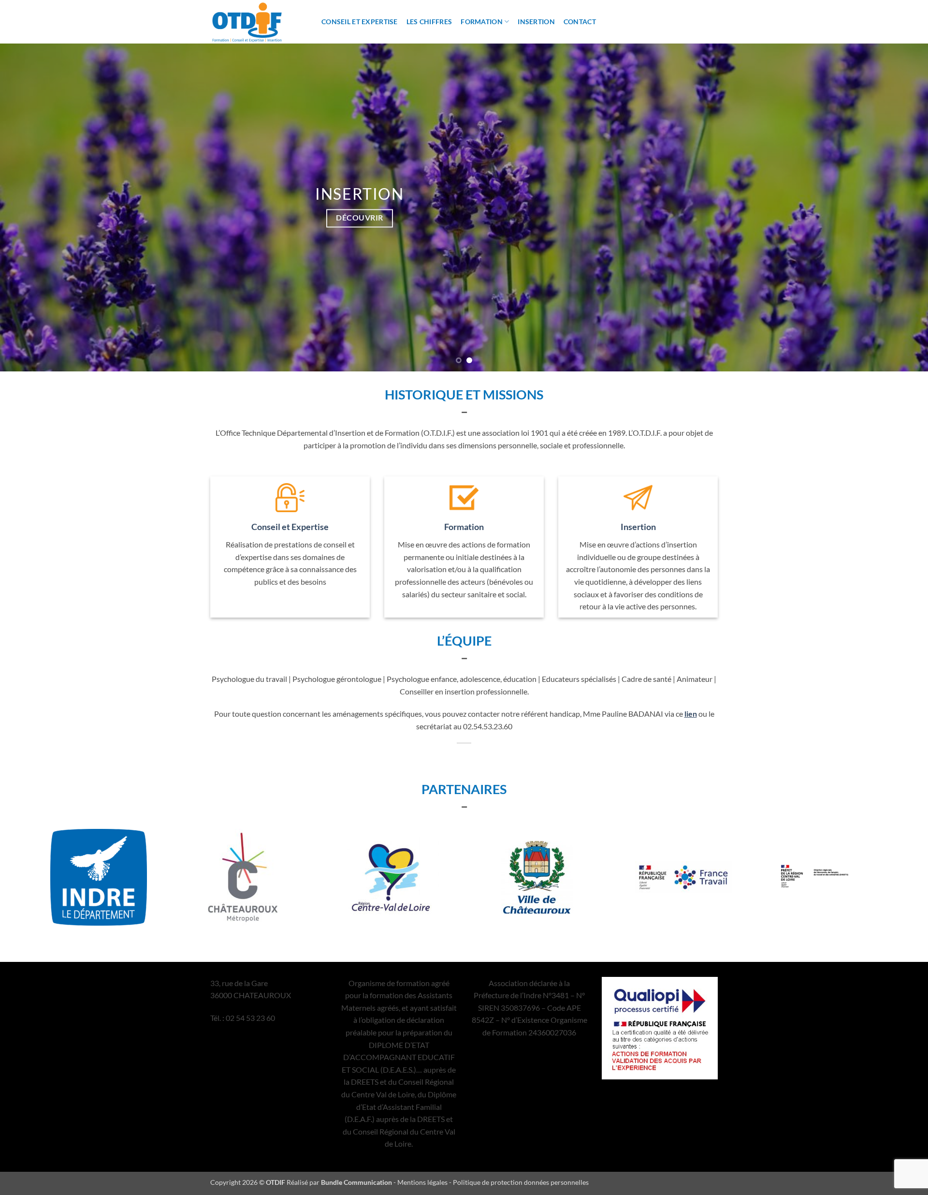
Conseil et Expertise (290, 526)
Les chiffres (429, 21)
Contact (580, 21)
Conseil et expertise (359, 21)
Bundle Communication (356, 1182)
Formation (482, 21)
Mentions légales (422, 1182)
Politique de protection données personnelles (521, 1182)
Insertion (536, 21)
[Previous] (31, 207)
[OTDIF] (258, 22)
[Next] (897, 207)
